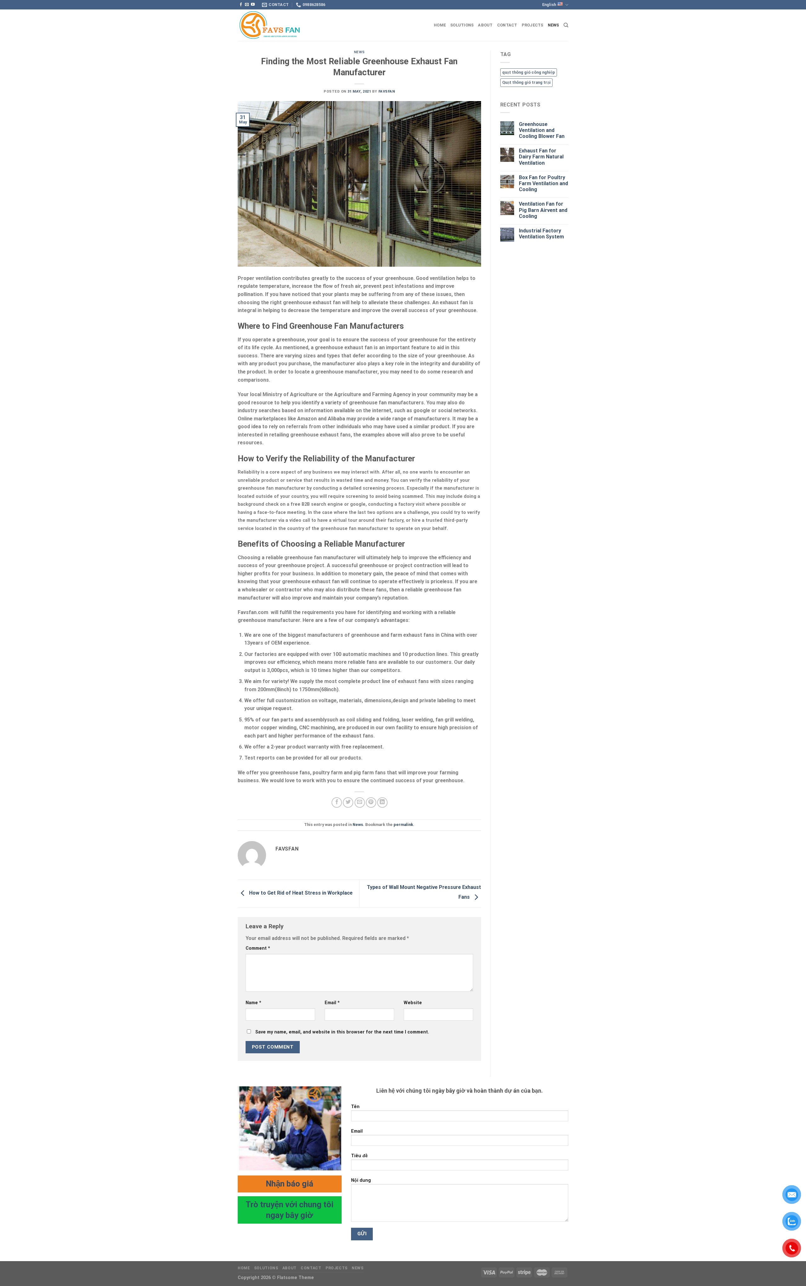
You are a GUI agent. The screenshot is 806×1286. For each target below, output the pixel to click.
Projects (532, 25)
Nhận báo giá (289, 1183)
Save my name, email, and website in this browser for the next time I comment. (342, 1032)
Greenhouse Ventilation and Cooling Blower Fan (542, 130)
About (485, 25)
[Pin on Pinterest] (371, 802)
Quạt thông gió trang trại (526, 82)
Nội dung (361, 1180)
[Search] (566, 25)
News (553, 25)
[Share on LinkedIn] (382, 802)
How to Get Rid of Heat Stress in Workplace (300, 893)
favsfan (386, 91)
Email (332, 1002)
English (549, 4)
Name (253, 1002)
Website (413, 1002)
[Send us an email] (247, 5)
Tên (355, 1106)
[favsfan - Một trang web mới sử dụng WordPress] (269, 25)
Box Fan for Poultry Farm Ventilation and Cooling (543, 183)
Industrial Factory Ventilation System (541, 234)
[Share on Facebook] (337, 802)
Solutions (462, 25)
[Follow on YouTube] (253, 5)
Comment (258, 948)
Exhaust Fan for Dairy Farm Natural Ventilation (541, 157)
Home (440, 25)
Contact (507, 25)
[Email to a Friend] (360, 802)
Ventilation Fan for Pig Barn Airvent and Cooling (543, 210)
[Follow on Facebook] (241, 5)
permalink (403, 824)
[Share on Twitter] (348, 802)
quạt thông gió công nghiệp (528, 72)
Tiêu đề (359, 1155)
